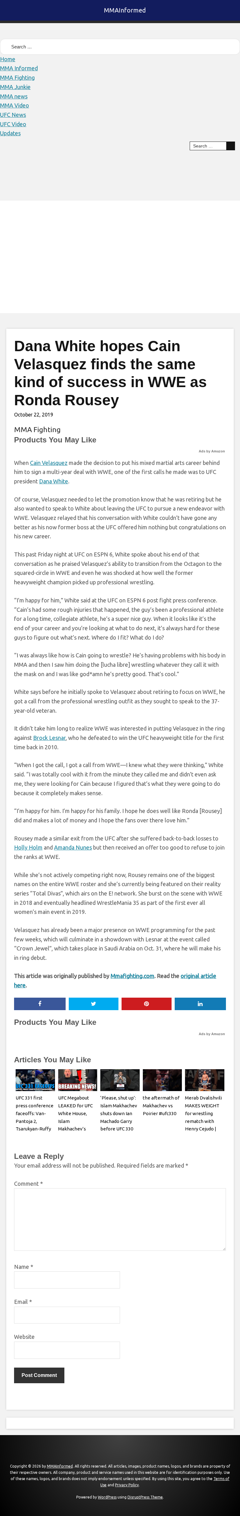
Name (23, 1267)
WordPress (107, 1497)
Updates (10, 133)
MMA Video (14, 105)
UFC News (13, 115)
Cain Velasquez (49, 463)
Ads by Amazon (212, 451)
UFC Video (13, 124)
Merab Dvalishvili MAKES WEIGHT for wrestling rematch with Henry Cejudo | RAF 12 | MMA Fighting (203, 1121)
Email (23, 1302)
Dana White (53, 481)
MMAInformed (125, 10)
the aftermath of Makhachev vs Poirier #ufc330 (161, 1105)
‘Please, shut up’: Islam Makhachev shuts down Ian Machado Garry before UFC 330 (118, 1113)
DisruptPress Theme (145, 1497)
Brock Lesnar (49, 738)
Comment (28, 1183)
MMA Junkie (15, 87)
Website (24, 1337)
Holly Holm (28, 847)
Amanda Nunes (73, 847)
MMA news (14, 96)
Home (7, 59)
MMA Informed (19, 68)
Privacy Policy (127, 1485)
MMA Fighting (17, 77)
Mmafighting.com (132, 976)
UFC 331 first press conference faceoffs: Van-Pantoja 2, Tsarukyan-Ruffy (34, 1113)
